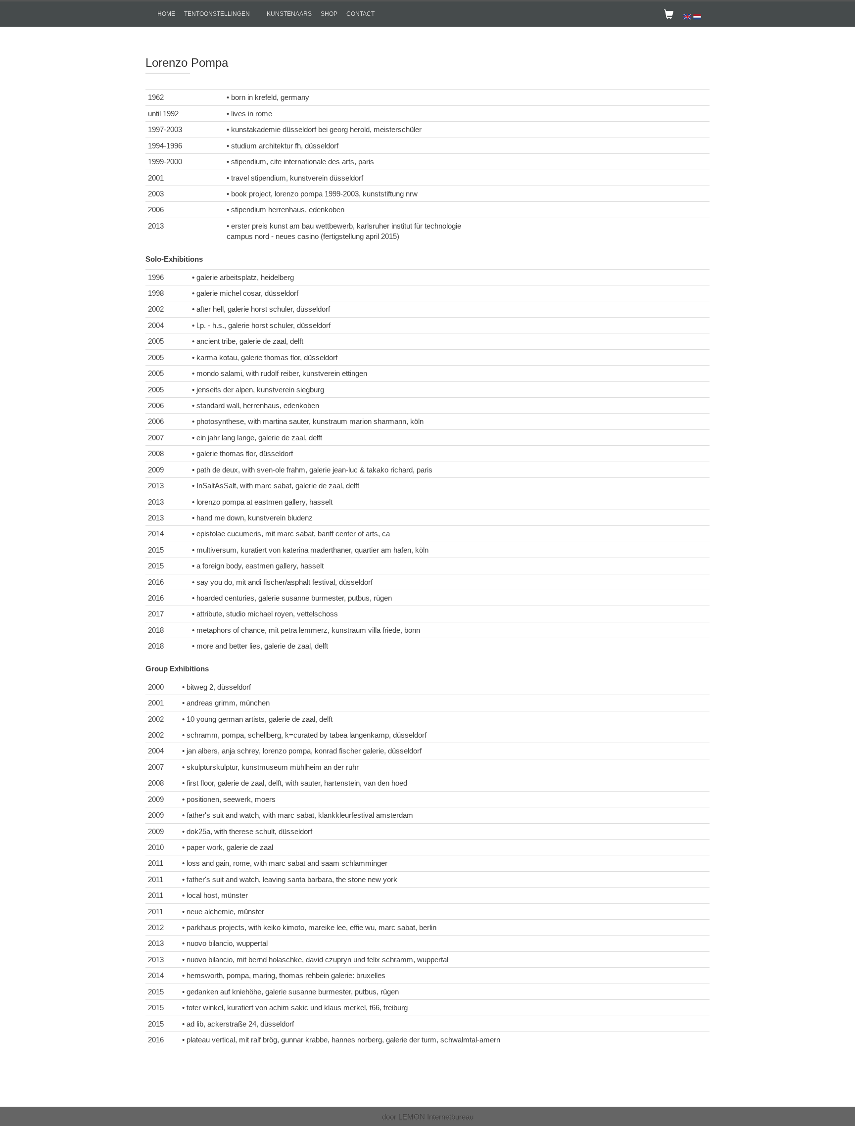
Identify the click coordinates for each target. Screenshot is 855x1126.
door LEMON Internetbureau (428, 1117)
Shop (329, 13)
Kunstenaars (289, 13)
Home (166, 13)
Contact (360, 13)
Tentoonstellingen (217, 13)
